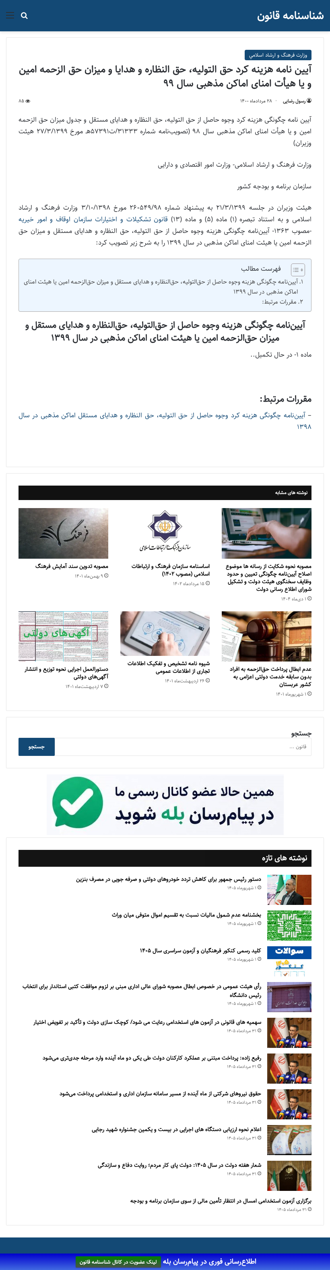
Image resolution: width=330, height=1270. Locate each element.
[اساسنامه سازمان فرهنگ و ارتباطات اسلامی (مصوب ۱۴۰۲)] (165, 533)
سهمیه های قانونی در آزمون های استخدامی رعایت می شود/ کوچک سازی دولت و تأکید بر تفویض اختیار (147, 1022)
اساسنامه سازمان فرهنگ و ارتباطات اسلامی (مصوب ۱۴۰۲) (171, 570)
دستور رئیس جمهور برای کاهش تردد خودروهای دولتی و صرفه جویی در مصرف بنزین (168, 879)
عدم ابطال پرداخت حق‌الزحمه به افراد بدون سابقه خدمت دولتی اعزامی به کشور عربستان (270, 677)
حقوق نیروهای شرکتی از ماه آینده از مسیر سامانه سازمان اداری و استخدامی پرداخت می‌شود (160, 1093)
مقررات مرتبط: (279, 301)
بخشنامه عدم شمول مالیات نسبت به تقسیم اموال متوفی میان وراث (186, 915)
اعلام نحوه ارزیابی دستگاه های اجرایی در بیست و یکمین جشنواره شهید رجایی (176, 1129)
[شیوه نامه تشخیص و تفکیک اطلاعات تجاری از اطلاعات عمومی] (165, 633)
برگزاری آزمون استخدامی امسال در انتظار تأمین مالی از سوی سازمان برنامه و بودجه (220, 1200)
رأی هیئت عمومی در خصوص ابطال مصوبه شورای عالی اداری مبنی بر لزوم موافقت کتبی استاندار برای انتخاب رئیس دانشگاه (142, 991)
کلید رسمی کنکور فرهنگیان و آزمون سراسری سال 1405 (200, 950)
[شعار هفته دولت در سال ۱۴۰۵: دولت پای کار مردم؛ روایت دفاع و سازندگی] (289, 1176)
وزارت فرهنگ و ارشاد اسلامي (278, 55)
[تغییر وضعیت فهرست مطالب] (294, 270)
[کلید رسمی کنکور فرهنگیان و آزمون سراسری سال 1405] (289, 961)
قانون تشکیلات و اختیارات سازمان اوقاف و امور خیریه (93, 219)
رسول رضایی (294, 101)
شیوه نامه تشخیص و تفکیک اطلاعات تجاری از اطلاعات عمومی (169, 667)
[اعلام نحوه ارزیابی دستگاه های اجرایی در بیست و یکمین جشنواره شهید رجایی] (289, 1140)
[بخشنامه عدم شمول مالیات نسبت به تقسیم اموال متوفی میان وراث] (289, 926)
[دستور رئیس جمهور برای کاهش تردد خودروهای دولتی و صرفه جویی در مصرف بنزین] (289, 890)
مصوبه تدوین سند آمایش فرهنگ (71, 566)
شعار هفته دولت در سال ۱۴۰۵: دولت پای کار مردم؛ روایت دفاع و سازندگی (179, 1165)
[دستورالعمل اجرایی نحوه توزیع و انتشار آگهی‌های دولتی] (63, 636)
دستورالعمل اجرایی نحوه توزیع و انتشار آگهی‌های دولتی (66, 673)
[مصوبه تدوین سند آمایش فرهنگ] (63, 533)
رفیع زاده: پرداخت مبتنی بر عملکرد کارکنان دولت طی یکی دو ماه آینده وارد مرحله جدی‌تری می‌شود (152, 1058)
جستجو (301, 733)
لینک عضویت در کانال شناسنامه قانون (118, 1262)
